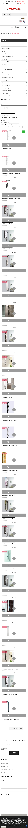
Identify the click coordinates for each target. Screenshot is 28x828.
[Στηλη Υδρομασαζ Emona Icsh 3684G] (14, 506)
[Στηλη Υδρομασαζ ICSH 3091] (14, 236)
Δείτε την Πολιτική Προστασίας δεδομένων (12, 823)
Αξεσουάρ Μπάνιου (6, 53)
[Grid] (1, 120)
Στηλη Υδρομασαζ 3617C (6, 148)
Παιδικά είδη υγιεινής (6, 90)
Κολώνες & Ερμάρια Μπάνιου (8, 69)
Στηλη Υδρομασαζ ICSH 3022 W (7, 298)
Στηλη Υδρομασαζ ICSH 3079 (7, 273)
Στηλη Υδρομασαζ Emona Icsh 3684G (8, 518)
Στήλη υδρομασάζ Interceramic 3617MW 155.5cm (11, 173)
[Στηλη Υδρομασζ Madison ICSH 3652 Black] (14, 656)
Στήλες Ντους (5, 93)
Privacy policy (3, 749)
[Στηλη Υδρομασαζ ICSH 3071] (14, 336)
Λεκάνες (3, 72)
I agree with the (4, 749)
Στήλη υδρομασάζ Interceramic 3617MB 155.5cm (11, 198)
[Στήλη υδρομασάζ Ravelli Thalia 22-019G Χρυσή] (14, 457)
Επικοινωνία (3, 772)
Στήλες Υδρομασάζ (6, 95)
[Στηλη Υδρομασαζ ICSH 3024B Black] (14, 581)
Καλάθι (2, 780)
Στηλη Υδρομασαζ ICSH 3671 (7, 397)
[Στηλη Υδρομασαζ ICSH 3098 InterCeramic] (14, 681)
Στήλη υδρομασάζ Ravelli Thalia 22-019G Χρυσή (10, 470)
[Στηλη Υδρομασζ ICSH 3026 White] (14, 606)
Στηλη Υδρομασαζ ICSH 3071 (7, 349)
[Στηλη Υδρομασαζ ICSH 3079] (14, 261)
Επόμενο (15, 728)
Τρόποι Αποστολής (5, 763)
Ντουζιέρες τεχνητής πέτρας (8, 88)
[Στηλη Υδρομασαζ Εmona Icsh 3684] (14, 531)
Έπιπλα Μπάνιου (5, 59)
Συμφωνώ (3, 826)
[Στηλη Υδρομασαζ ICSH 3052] (14, 311)
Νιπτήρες (4, 82)
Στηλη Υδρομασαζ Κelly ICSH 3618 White (9, 644)
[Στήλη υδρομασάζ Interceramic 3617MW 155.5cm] (14, 160)
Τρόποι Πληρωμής (5, 766)
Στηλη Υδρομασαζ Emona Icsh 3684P (8, 495)
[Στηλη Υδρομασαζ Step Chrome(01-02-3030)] (14, 432)
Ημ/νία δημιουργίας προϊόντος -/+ (14, 121)
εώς (6, 107)
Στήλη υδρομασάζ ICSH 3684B (7, 223)
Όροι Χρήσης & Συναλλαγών (7, 769)
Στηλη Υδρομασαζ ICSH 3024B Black (8, 593)
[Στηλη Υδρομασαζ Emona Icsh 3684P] (14, 482)
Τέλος (20, 728)
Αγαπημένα (3, 783)
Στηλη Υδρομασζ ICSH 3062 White (8, 568)
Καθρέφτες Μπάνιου (6, 61)
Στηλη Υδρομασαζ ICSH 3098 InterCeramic (10, 694)
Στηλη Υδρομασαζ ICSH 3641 (7, 374)
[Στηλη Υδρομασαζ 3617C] (14, 135)
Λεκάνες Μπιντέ (5, 74)
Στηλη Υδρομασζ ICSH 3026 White (8, 619)
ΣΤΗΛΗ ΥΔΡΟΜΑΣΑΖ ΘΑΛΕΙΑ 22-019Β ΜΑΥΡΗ (10, 719)
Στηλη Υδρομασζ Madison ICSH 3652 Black (10, 669)
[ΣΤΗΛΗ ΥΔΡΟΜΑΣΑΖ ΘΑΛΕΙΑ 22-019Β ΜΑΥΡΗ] (14, 706)
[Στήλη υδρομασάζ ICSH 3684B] (14, 211)
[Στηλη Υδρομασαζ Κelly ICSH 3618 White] (14, 631)
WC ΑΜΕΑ (4, 51)
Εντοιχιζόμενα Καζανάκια (7, 56)
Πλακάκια (11, 814)
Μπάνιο (8, 33)
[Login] (20, 145)
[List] (4, 120)
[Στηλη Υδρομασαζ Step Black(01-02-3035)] (14, 407)
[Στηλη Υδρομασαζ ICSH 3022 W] (14, 286)
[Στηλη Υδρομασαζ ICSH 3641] (14, 361)
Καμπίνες (4, 64)
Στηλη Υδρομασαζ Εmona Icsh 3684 (8, 543)
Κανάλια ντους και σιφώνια (8, 67)
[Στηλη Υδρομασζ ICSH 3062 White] (14, 556)
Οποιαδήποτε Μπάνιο (6, 48)
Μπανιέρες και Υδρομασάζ (7, 77)
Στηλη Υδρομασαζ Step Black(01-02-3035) (9, 420)
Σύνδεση (11, 27)
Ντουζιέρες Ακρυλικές (7, 85)
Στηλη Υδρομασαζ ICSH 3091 (7, 248)
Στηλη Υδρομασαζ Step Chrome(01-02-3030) (10, 445)
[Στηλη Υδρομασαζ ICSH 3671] (14, 384)
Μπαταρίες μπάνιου (6, 80)
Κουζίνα (21, 814)
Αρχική (4, 33)
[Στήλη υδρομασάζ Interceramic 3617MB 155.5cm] (14, 185)
